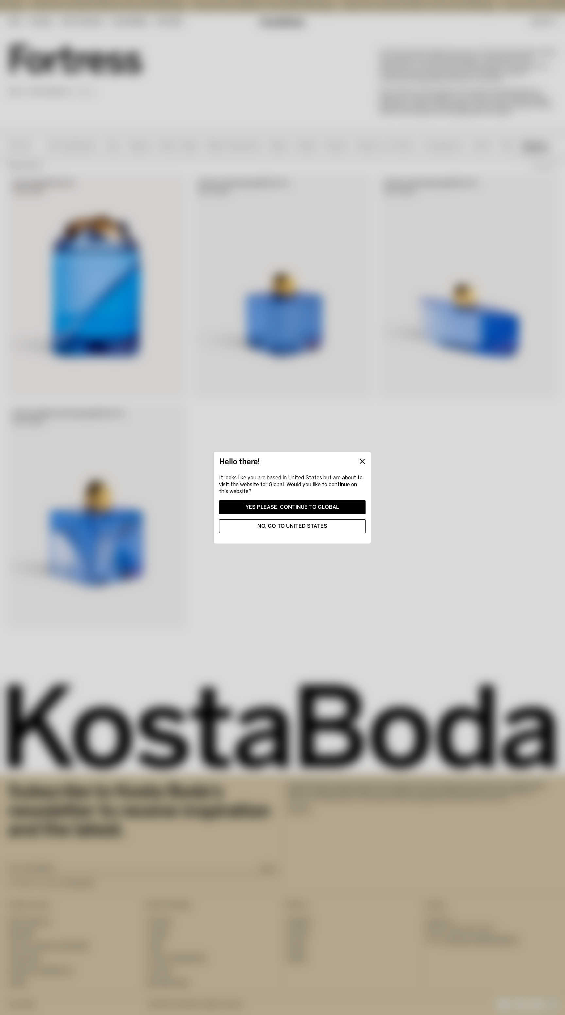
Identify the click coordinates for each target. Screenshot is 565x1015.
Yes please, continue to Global (292, 507)
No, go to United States (292, 526)
